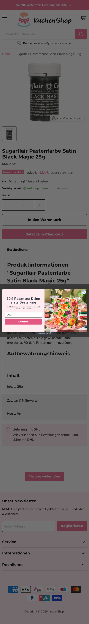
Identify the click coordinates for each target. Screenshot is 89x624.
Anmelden (23, 321)
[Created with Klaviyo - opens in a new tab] (44, 333)
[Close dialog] (84, 292)
